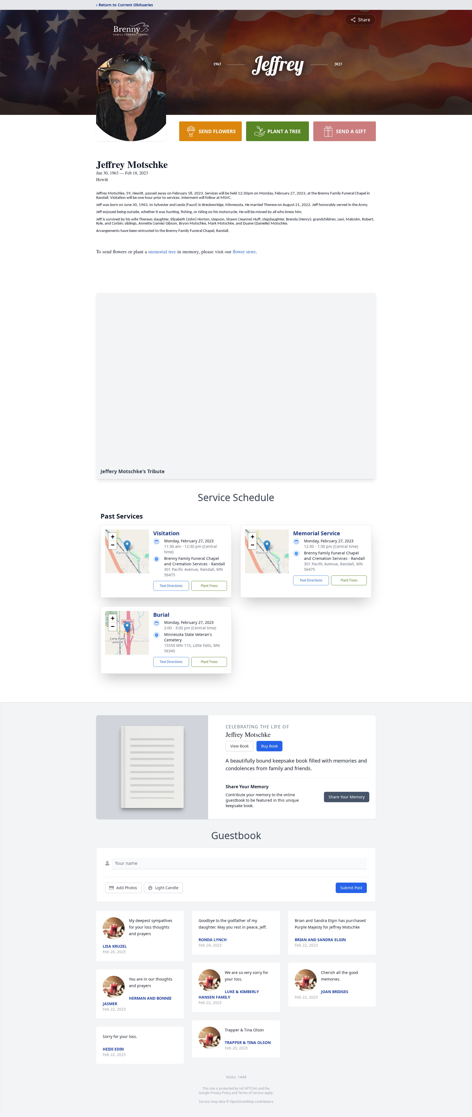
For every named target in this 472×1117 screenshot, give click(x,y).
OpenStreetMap (242, 1101)
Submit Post (351, 887)
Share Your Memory (347, 796)
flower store (244, 251)
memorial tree (162, 251)
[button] (127, 545)
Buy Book (269, 746)
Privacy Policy (220, 1092)
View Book (239, 746)
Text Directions (171, 585)
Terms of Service (251, 1092)
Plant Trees (209, 585)
